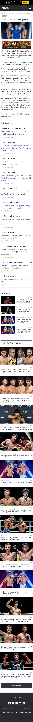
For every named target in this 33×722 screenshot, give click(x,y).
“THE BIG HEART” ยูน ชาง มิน (10, 266)
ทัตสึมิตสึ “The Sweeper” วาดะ (10, 249)
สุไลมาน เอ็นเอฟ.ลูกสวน (8, 192)
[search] (24, 8)
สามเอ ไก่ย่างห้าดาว (7, 162)
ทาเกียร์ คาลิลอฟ (6, 236)
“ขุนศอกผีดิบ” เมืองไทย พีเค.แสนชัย (11, 146)
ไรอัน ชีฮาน (20, 162)
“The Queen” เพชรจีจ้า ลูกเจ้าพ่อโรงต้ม (13, 176)
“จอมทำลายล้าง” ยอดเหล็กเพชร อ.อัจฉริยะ (14, 219)
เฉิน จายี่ (16, 279)
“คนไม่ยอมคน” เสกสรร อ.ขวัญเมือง (12, 206)
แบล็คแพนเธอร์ (19, 236)
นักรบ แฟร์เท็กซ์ (6, 279)
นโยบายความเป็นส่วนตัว (9, 712)
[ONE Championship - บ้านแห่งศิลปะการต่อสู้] (5, 8)
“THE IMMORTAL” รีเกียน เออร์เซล (11, 132)
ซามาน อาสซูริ (5, 222)
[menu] (30, 8)
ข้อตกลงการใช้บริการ (24, 712)
